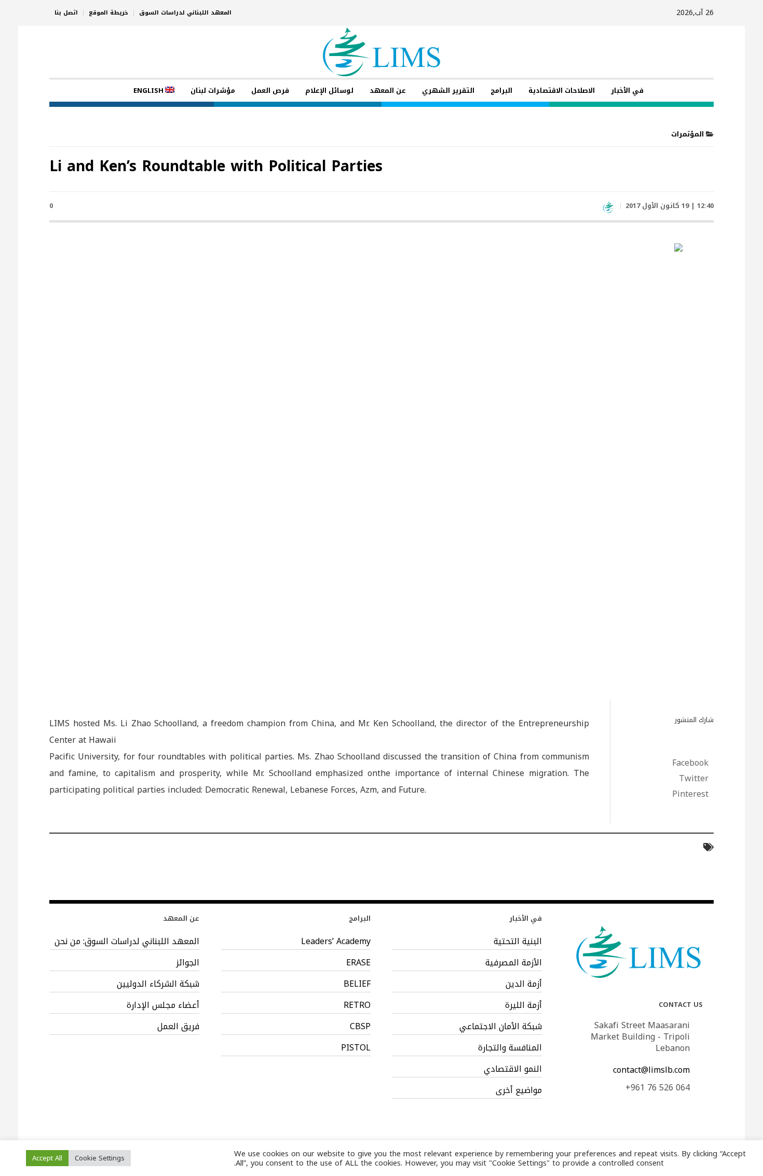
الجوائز (187, 963)
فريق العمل (178, 1026)
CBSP (360, 1026)
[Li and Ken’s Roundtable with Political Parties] (381, 468)
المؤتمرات (687, 134)
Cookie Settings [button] (100, 1158)
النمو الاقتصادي (513, 1069)
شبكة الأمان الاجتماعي (500, 1026)
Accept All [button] (47, 1158)
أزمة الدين (524, 984)
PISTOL (356, 1048)
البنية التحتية (518, 941)
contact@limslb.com (651, 1070)
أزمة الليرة (523, 1005)
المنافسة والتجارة (510, 1048)
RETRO (357, 1005)
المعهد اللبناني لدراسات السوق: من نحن (127, 941)
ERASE (358, 963)
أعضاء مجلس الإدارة (163, 1005)
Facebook (690, 763)
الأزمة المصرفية (513, 963)
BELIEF (357, 984)
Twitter (694, 778)
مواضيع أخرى (519, 1090)
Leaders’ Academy (336, 941)
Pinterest (690, 794)
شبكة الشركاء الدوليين (158, 984)
